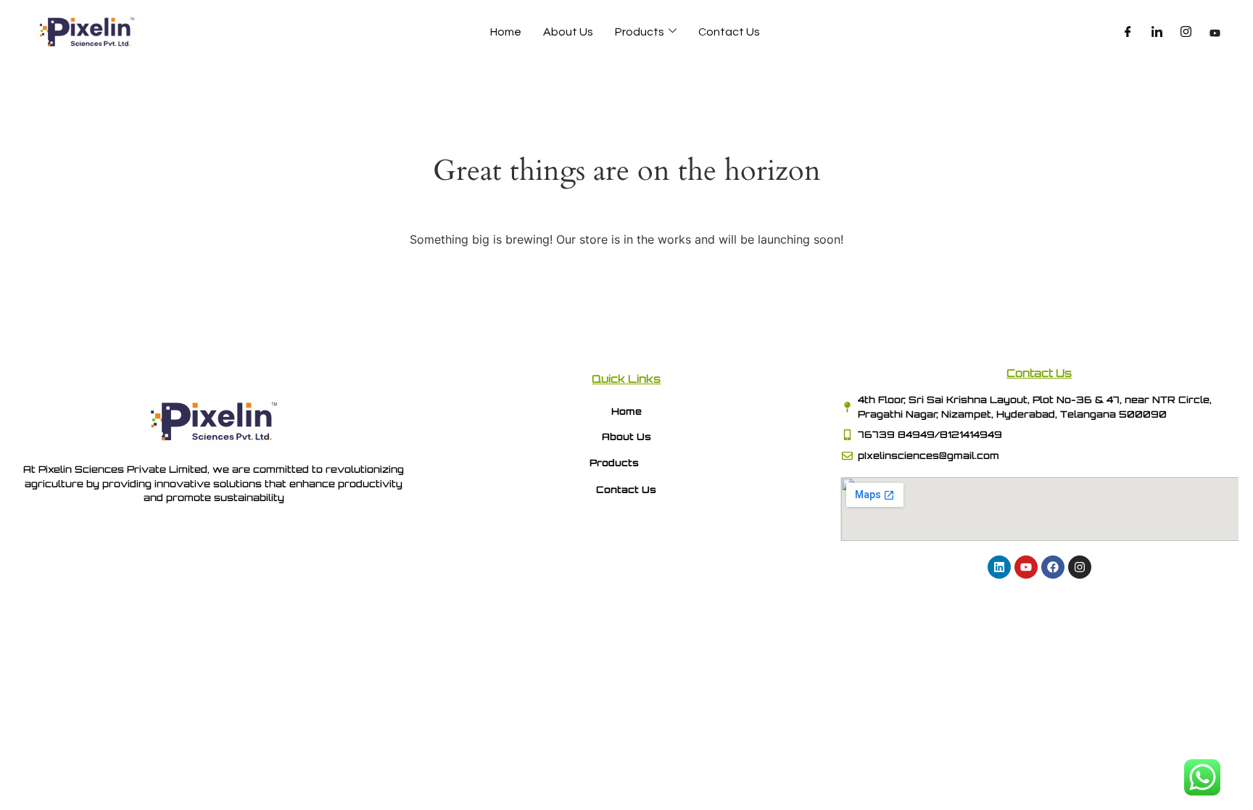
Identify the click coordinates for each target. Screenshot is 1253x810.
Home (505, 32)
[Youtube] (1214, 32)
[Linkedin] (999, 567)
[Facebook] (1127, 32)
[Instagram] (1185, 32)
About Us (568, 32)
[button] (626, 463)
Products (639, 32)
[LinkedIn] (1156, 32)
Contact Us (729, 32)
